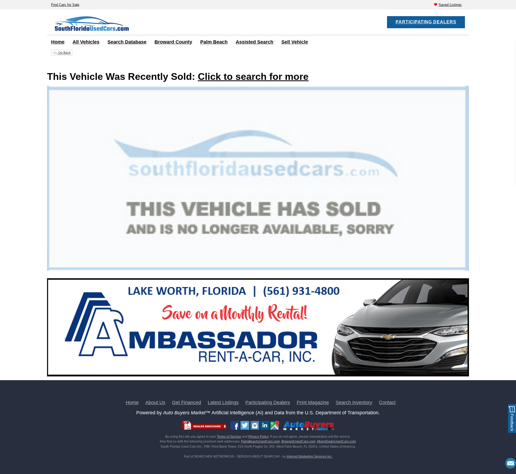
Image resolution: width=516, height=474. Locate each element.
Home (57, 42)
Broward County (173, 42)
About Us (155, 402)
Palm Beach (214, 42)
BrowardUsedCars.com (298, 441)
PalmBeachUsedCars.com (260, 441)
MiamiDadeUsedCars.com (336, 441)
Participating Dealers (426, 22)
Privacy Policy (258, 437)
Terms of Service (229, 437)
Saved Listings (450, 5)
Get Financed (186, 402)
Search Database (127, 42)
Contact (387, 402)
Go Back (64, 53)
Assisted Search (254, 42)
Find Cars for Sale (65, 5)
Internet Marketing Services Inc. (309, 456)
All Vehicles (86, 42)
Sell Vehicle (294, 42)
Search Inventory (354, 402)
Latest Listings (223, 402)
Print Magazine (313, 402)
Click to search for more (253, 76)
